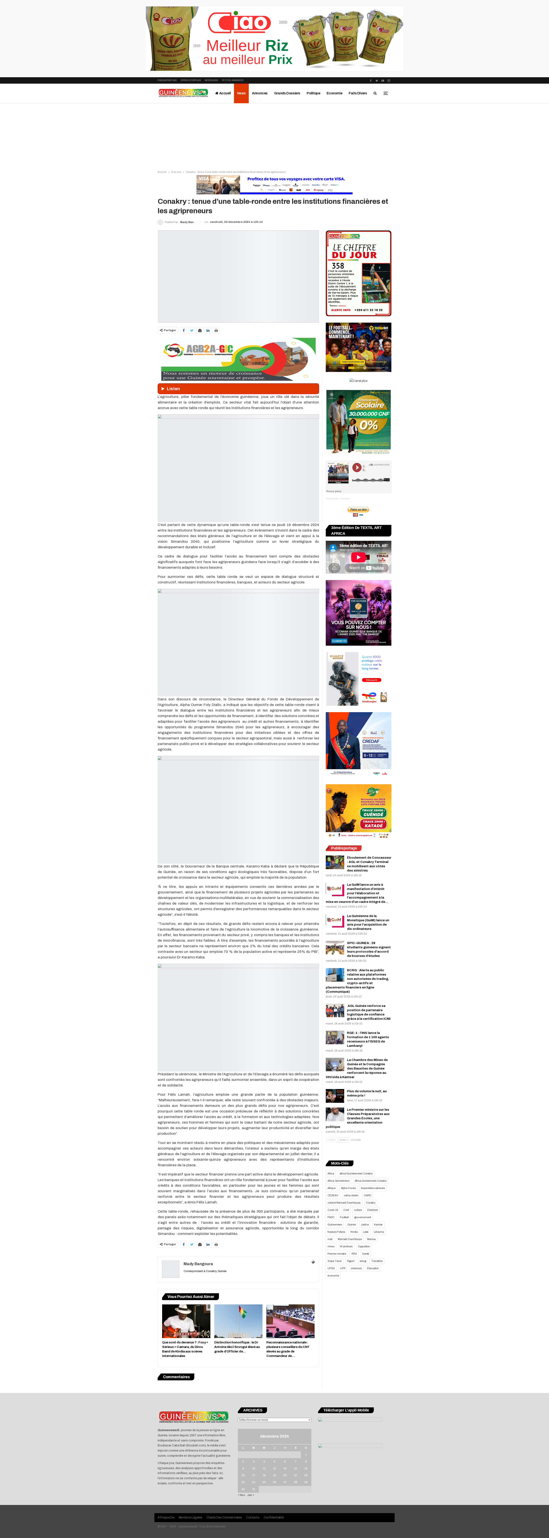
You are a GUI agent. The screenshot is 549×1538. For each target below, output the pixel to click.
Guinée (351, 1224)
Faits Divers (358, 93)
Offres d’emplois (191, 80)
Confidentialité (274, 1517)
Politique (313, 93)
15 (306, 1468)
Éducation (373, 1268)
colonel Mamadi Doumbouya (343, 1202)
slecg (363, 1261)
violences (356, 1268)
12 (274, 1468)
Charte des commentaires (224, 1517)
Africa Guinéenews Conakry (371, 1180)
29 (306, 1482)
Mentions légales (190, 1517)
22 (306, 1475)
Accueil (225, 93)
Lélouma (379, 1231)
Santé (365, 1253)
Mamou (371, 1239)
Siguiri (350, 1261)
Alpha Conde (348, 1188)
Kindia (354, 1231)
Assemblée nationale (373, 1188)
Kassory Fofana (336, 1231)
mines (331, 1246)
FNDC (331, 1217)
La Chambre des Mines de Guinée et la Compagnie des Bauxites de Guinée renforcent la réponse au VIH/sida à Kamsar (357, 1068)
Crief (346, 1210)
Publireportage (167, 80)
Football (344, 1217)
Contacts (252, 1517)
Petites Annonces (233, 80)
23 (243, 1482)
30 (243, 1489)
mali (329, 1239)
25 (264, 1482)
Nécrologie (211, 80)
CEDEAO (332, 1195)
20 (285, 1475)
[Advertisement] (274, 135)
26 (274, 1482)
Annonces (260, 93)
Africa (330, 1173)
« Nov (241, 1495)
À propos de (166, 1517)
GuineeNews (332, 498)
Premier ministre (336, 1253)
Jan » (250, 1495)
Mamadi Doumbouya (350, 1239)
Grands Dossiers (287, 93)
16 (243, 1475)
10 (253, 1468)
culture (358, 1210)
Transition (377, 1261)
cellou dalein (351, 1195)
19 (274, 1475)
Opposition (364, 1246)
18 (264, 1475)
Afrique (331, 1188)
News (241, 93)
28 (295, 1482)
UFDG (331, 1268)
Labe (365, 1231)
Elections (372, 1210)
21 (295, 1475)
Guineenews (334, 1224)
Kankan (378, 1224)
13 (285, 1468)
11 (264, 1468)
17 (253, 1475)
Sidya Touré (334, 1261)
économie (333, 1275)
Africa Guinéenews (338, 1180)
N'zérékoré (346, 1246)
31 (253, 1489)
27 (285, 1482)
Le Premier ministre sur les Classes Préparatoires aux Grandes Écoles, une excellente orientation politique (358, 1118)
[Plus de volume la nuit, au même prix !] (335, 1096)
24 (253, 1482)
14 (295, 1468)
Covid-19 (332, 1210)
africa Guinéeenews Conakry (356, 1173)
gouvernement (362, 1217)
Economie (334, 93)
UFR (342, 1268)
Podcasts (345, 498)
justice (365, 1224)
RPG (354, 1253)
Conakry (371, 1202)
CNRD (367, 1195)
